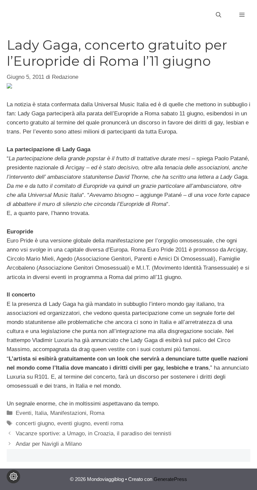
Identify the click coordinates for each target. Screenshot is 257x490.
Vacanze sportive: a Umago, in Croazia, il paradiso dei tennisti (93, 433)
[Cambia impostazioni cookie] (13, 476)
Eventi (23, 413)
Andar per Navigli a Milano (49, 444)
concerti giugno (35, 423)
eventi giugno (73, 423)
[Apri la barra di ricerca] (218, 15)
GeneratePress (170, 479)
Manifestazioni (68, 413)
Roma (97, 413)
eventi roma (108, 423)
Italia (41, 413)
